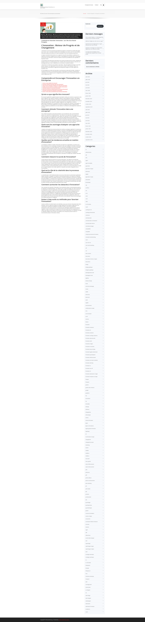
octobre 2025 (88, 104)
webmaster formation (90, 606)
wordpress (88, 609)
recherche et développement (54, 36)
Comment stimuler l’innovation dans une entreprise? (53, 84)
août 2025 (88, 109)
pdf (86, 475)
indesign (87, 406)
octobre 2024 (88, 137)
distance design (89, 280)
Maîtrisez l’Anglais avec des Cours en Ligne (94, 41)
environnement (89, 305)
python (87, 510)
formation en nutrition (90, 346)
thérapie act (88, 570)
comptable (88, 231)
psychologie (88, 502)
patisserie (88, 472)
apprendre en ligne (89, 176)
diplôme (87, 278)
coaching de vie (89, 209)
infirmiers (87, 409)
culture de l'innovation (71, 34)
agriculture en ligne (89, 168)
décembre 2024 (89, 131)
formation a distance (90, 327)
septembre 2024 (89, 139)
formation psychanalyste (90, 354)
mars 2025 (88, 123)
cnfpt (87, 201)
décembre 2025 (89, 98)
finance (87, 321)
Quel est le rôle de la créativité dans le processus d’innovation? (55, 89)
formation (87, 324)
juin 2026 (87, 82)
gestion (87, 384)
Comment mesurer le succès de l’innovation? (51, 87)
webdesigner (88, 600)
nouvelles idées (77, 35)
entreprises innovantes (48, 35)
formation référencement (91, 357)
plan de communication (90, 480)
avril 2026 (88, 87)
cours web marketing (90, 245)
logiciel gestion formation (91, 428)
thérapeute (88, 565)
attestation (88, 179)
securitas (87, 524)
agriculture (88, 166)
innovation (72, 35)
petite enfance (88, 477)
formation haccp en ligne (90, 349)
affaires (55, 34)
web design (88, 595)
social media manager (90, 538)
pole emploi (88, 488)
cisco (87, 193)
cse (86, 250)
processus (43, 36)
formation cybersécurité (90, 338)
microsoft (87, 458)
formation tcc (88, 365)
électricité (88, 297)
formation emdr (89, 341)
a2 (86, 149)
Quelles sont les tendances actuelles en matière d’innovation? (55, 86)
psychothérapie (89, 507)
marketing (88, 445)
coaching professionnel (90, 212)
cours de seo (88, 242)
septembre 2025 (89, 106)
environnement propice (56, 35)
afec (86, 157)
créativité (65, 34)
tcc (86, 559)
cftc (86, 190)
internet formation (89, 420)
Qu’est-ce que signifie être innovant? (50, 83)
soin (86, 540)
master (87, 447)
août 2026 (88, 76)
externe (87, 319)
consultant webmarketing (91, 237)
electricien (88, 294)
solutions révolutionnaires (61, 37)
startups (67, 37)
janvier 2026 (88, 96)
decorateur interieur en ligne (91, 259)
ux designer (88, 590)
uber (86, 581)
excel (87, 316)
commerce (88, 215)
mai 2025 (87, 117)
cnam (87, 196)
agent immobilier (89, 163)
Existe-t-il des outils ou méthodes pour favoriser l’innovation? (55, 91)
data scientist (88, 253)
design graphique (89, 267)
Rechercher (88, 23)
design (87, 264)
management (88, 439)
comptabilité (88, 228)
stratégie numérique (90, 557)
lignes (87, 423)
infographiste (88, 412)
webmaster (88, 603)
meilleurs (87, 455)
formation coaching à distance (91, 335)
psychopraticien (89, 505)
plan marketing (88, 483)
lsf (86, 434)
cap (86, 185)
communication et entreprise (91, 220)
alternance (88, 171)
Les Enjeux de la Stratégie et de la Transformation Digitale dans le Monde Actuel (93, 53)
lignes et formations (90, 425)
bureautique (88, 182)
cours (87, 239)
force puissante (64, 35)
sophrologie (88, 543)
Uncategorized (49, 34)
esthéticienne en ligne (90, 308)
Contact (96, 5)
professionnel (88, 497)
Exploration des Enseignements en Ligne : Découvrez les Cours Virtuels (94, 44)
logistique (87, 431)
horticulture (88, 398)
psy (86, 499)
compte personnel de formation (92, 234)
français (87, 379)
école (87, 283)
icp (86, 401)
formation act (88, 330)
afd (86, 155)
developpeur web (89, 275)
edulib (87, 291)
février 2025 (88, 126)
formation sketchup (89, 362)
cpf (86, 248)
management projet (90, 442)
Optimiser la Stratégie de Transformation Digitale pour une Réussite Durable (94, 48)
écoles (87, 289)
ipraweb (43, 34)
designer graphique (89, 269)
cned (87, 198)
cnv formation (88, 204)
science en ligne (89, 516)
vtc (86, 592)
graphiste (87, 393)
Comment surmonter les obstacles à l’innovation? (52, 90)
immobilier (88, 403)
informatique (88, 414)
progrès (46, 36)
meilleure (87, 453)
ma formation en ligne (90, 436)
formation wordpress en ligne (91, 376)
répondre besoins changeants (64, 36)
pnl (86, 486)
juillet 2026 (88, 79)
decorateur (88, 256)
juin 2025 (87, 115)
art (57, 34)
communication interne (90, 223)
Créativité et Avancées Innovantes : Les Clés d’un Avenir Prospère (58, 41)
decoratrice (88, 261)
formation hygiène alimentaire (92, 351)
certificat (87, 187)
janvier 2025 (88, 128)
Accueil (84, 13)
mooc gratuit (88, 461)
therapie (87, 568)
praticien (87, 494)
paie (86, 469)
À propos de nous (89, 5)
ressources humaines (90, 513)
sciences (47, 37)
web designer (88, 598)
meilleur (87, 450)
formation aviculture (90, 332)
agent (87, 160)
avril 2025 (88, 120)
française (87, 382)
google (87, 390)
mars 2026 (88, 90)
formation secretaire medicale (92, 360)
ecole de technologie (90, 286)
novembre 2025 (89, 101)
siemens (87, 527)
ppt (86, 491)
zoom (87, 611)
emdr (87, 300)
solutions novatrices (52, 37)
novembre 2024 (89, 134)
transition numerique (90, 576)
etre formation (88, 313)
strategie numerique (90, 554)
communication (89, 217)
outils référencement (90, 464)
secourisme (88, 518)
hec (86, 395)
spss (87, 551)
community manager (90, 226)
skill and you (88, 535)
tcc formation (88, 562)
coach (87, 207)
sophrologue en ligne (90, 549)
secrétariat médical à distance (92, 521)
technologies (76, 37)
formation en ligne (89, 343)
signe (87, 529)
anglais (87, 174)
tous (86, 573)
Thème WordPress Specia (64, 619)
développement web (90, 272)
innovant (68, 35)
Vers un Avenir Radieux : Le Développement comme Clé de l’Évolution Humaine (94, 38)
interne (87, 417)
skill (86, 532)
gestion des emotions (90, 387)
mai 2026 (87, 85)
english (87, 302)
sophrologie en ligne (90, 546)
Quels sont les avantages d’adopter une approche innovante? (55, 85)
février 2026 (88, 93)
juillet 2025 (88, 112)
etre (86, 310)
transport (87, 579)
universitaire (88, 587)
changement (61, 34)
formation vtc (88, 371)
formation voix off (89, 368)
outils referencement (90, 466)
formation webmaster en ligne (92, 373)
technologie (72, 37)
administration (88, 152)
